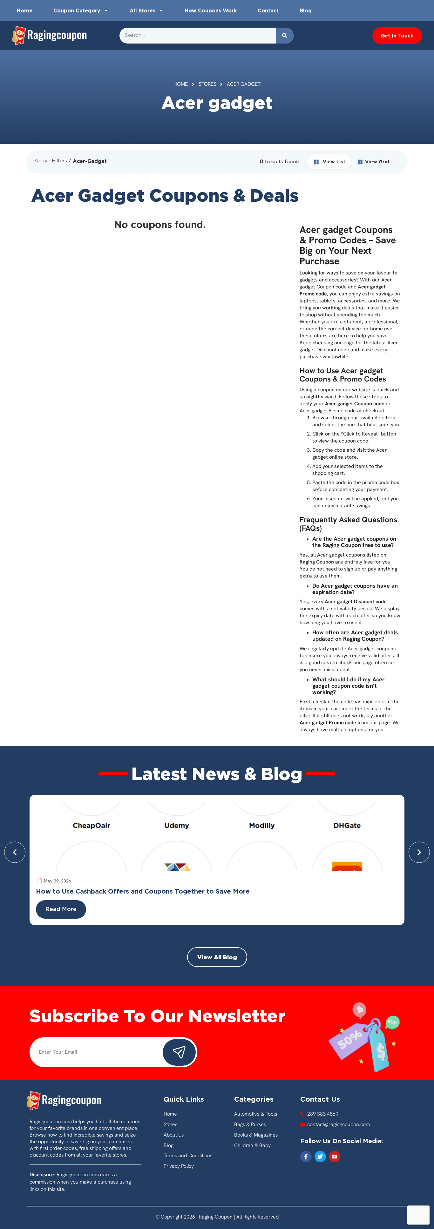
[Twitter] (320, 1156)
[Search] (285, 36)
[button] (14, 852)
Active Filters (50, 161)
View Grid (377, 161)
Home (24, 10)
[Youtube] (334, 1156)
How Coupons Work (211, 10)
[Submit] (179, 1052)
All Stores (142, 10)
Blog (306, 10)
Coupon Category (76, 10)
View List (333, 161)
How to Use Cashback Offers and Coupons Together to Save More (143, 891)
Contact (268, 10)
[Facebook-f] (306, 1156)
